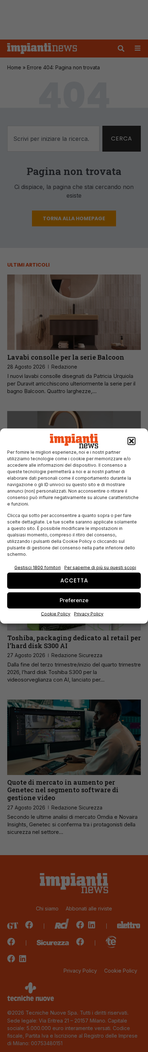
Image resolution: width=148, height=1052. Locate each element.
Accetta (74, 580)
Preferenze (74, 600)
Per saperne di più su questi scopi (100, 567)
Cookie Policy (55, 613)
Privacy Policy (88, 613)
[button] (131, 441)
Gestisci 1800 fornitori (37, 567)
